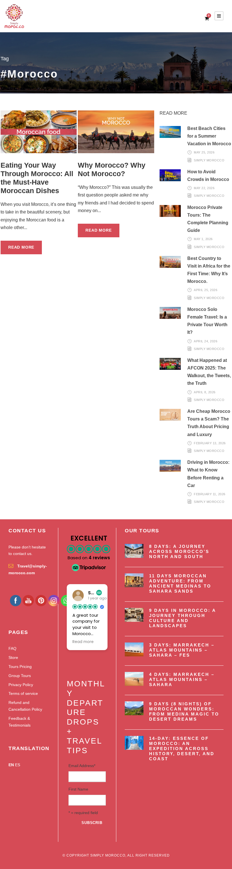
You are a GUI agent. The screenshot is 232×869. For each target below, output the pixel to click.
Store (13, 657)
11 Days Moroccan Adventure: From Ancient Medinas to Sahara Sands (180, 583)
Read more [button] (83, 641)
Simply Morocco (209, 160)
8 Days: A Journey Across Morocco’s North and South (179, 551)
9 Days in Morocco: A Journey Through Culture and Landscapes (182, 618)
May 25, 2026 (204, 152)
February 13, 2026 (210, 443)
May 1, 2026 (203, 239)
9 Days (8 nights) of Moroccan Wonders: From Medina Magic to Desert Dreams (184, 711)
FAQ (12, 648)
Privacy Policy (20, 684)
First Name (78, 789)
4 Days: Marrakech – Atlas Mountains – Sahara (181, 679)
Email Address (81, 765)
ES (17, 765)
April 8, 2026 (205, 392)
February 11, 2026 (209, 494)
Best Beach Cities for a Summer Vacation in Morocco (209, 136)
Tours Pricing (20, 666)
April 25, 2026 (205, 290)
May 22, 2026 (204, 188)
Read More (21, 247)
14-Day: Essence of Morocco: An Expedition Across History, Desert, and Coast (181, 748)
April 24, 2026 (205, 341)
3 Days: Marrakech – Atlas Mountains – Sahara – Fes (181, 649)
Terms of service (23, 693)
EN (11, 765)
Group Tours (19, 675)
